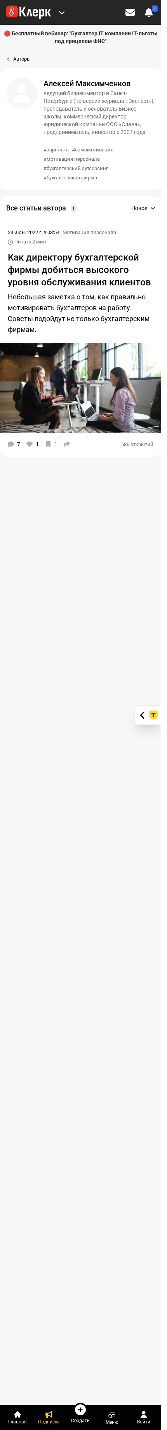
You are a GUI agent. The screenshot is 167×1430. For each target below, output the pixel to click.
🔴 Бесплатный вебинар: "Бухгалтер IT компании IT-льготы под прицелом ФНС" (81, 37)
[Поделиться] (67, 444)
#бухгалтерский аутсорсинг (75, 168)
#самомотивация (92, 150)
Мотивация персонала (89, 232)
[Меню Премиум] (62, 12)
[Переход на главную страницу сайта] (28, 12)
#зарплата (56, 150)
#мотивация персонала (71, 159)
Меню (112, 1422)
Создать (80, 1420)
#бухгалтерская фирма (70, 178)
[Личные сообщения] (130, 12)
